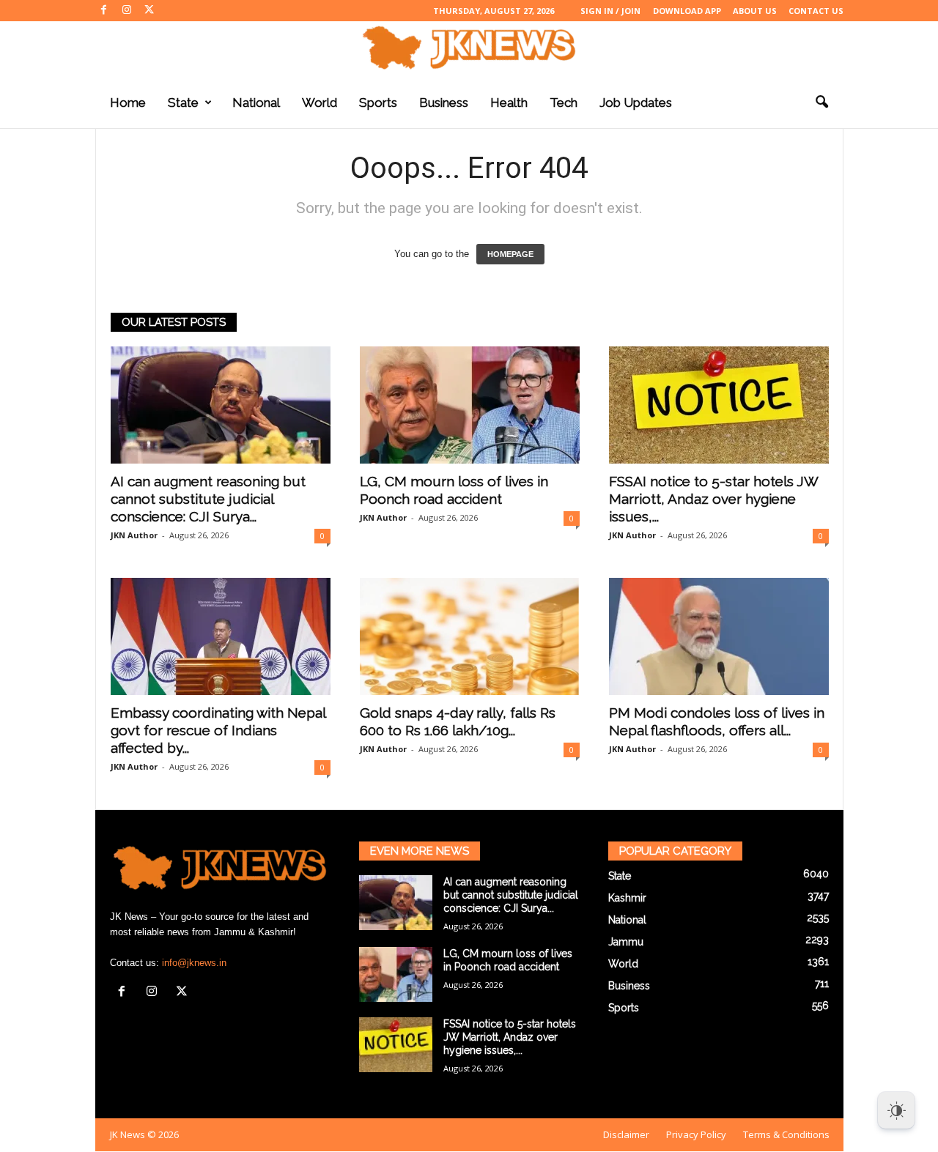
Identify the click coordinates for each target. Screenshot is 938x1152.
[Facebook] (104, 10)
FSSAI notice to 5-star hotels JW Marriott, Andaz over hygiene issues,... (713, 498)
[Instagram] (127, 10)
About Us (755, 10)
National (256, 102)
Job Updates (635, 102)
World (319, 102)
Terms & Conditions (786, 1134)
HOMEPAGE (510, 254)
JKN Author (134, 534)
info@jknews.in (194, 962)
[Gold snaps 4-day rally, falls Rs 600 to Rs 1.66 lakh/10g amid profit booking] (470, 636)
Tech (563, 102)
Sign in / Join (610, 10)
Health (509, 102)
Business (443, 102)
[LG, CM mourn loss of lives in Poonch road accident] (470, 405)
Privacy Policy (696, 1134)
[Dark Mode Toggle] (896, 1110)
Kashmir (627, 898)
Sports (378, 102)
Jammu (625, 942)
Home (128, 102)
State (183, 102)
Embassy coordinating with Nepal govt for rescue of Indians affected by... (218, 730)
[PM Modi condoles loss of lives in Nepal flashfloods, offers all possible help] (719, 636)
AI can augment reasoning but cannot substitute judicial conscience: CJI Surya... (208, 498)
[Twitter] (149, 10)
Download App (687, 10)
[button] (821, 102)
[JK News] (469, 47)
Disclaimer (626, 1134)
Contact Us (816, 10)
